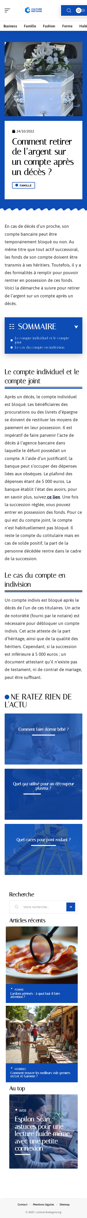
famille (26, 185)
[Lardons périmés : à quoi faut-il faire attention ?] (42, 955)
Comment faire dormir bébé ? (43, 729)
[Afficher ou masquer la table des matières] (67, 327)
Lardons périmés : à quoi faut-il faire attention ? (35, 995)
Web (22, 1110)
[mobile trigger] (9, 10)
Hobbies (20, 1069)
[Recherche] (69, 10)
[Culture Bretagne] (33, 10)
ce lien (53, 496)
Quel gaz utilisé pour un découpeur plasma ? (43, 786)
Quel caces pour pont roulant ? (43, 839)
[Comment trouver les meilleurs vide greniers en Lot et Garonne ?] (42, 1034)
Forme (19, 989)
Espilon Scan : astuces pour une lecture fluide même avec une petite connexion (42, 1133)
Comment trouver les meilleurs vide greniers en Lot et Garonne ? (40, 1074)
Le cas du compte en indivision (40, 347)
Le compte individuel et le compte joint (42, 340)
